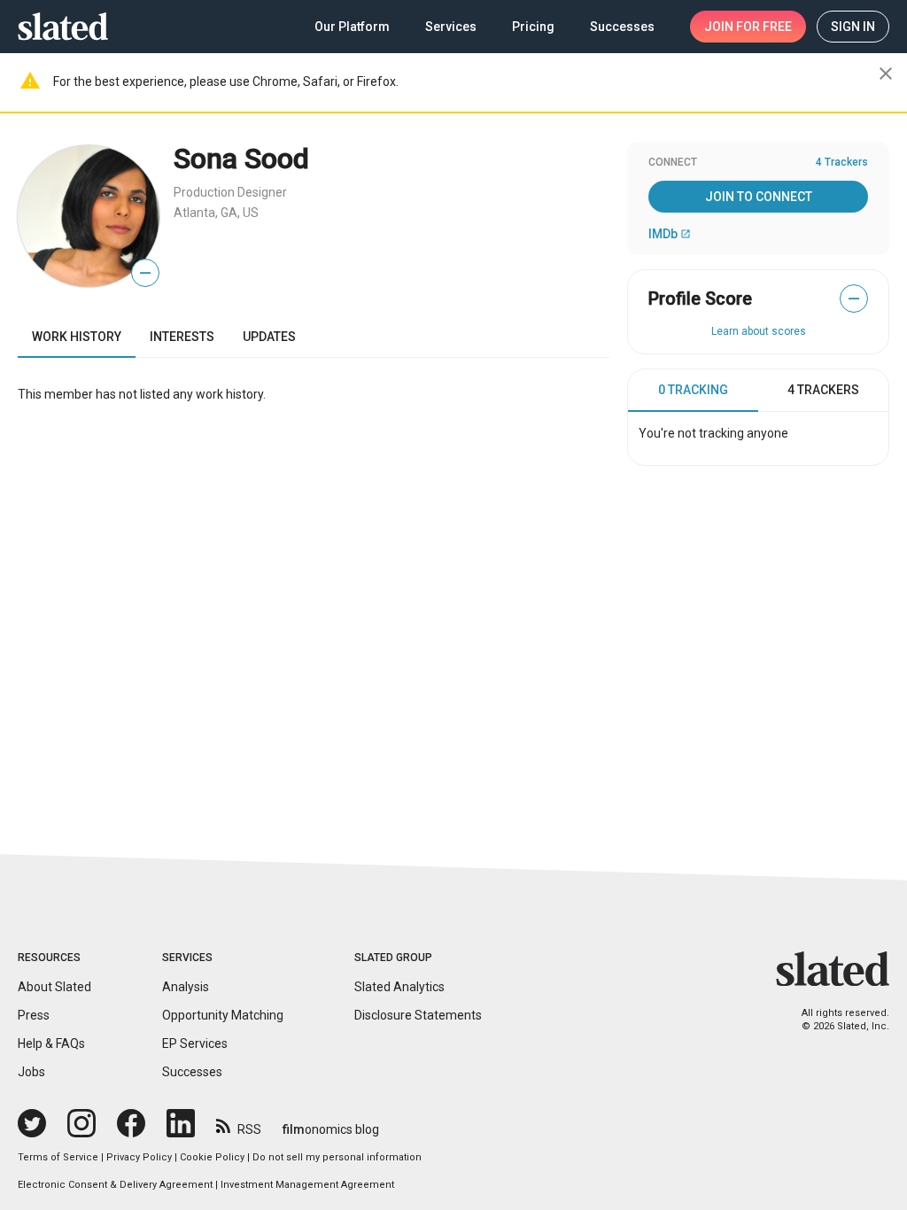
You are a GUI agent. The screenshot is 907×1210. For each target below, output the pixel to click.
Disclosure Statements (418, 1015)
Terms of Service (58, 1157)
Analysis (185, 987)
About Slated (54, 987)
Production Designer (230, 192)
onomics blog (331, 1129)
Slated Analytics (399, 987)
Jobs (31, 1072)
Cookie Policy (212, 1157)
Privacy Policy (139, 1157)
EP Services (195, 1043)
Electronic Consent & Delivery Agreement (115, 1185)
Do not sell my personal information (337, 1157)
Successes (192, 1072)
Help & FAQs (51, 1043)
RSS (249, 1129)
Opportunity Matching (222, 1015)
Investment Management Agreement (307, 1185)
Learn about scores (758, 331)
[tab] (693, 390)
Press (34, 1015)
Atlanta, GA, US (216, 213)
